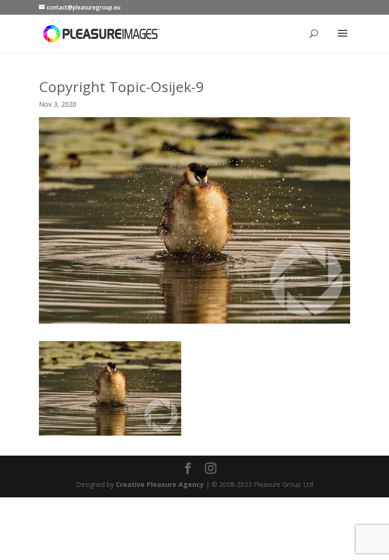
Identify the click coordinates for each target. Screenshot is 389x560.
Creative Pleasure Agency (160, 484)
